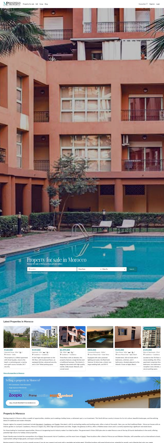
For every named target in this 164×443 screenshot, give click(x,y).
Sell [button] (37, 4)
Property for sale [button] (28, 4)
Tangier (57, 424)
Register (152, 4)
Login (158, 4)
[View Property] (17, 337)
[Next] (158, 348)
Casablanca (47, 424)
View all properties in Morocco (13, 373)
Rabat (41, 436)
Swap (41, 4)
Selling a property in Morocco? (37, 272)
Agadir (84, 436)
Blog (46, 4)
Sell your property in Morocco (22, 403)
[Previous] (5, 348)
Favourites (142, 4)
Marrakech (39, 424)
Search (132, 269)
